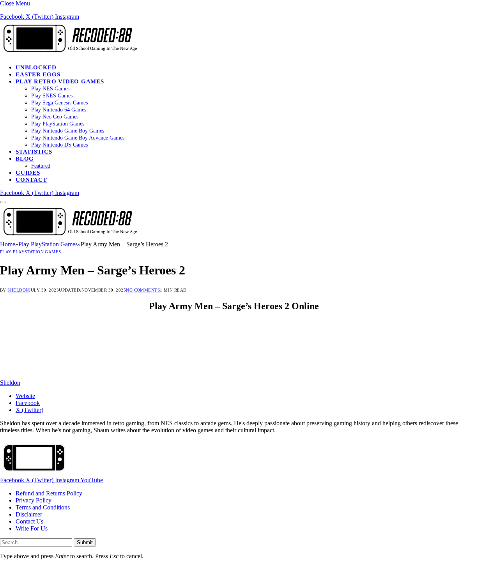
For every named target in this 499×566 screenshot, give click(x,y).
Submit (85, 542)
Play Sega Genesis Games (59, 103)
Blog (25, 159)
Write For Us (32, 528)
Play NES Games (50, 89)
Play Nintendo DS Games (59, 145)
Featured (40, 166)
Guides (28, 173)
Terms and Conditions (43, 507)
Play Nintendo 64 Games (58, 110)
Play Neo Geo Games (54, 117)
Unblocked (36, 67)
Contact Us (29, 521)
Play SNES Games (52, 96)
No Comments (143, 290)
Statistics (34, 152)
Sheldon (18, 290)
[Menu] (3, 202)
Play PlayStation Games (57, 124)
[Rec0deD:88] (68, 54)
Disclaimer (29, 514)
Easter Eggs (38, 74)
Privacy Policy (33, 500)
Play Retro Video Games (60, 81)
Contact (31, 180)
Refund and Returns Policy (49, 493)
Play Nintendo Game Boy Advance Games (77, 138)
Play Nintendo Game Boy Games (67, 131)
